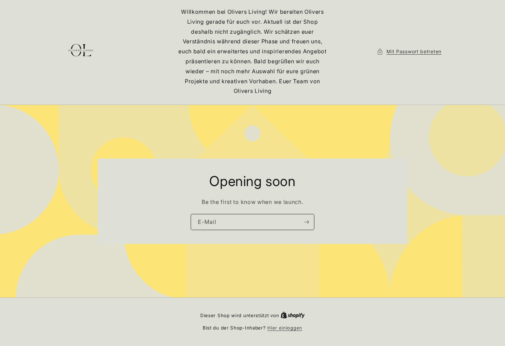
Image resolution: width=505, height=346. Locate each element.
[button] (409, 51)
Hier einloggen (284, 328)
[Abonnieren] (306, 222)
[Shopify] (293, 315)
